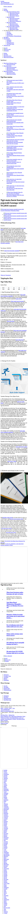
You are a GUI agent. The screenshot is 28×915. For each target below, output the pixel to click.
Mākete (5, 678)
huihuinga (9, 40)
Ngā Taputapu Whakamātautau (14, 36)
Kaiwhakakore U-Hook (10, 719)
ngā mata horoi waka (21, 446)
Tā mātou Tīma (7, 676)
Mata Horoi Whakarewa (15, 21)
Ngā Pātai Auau (10, 44)
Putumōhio (6, 680)
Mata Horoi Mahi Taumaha (13, 26)
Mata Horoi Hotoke (11, 22)
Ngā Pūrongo (7, 38)
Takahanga (6, 695)
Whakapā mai (7, 45)
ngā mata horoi (20, 339)
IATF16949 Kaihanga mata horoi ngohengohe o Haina (14, 149)
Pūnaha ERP (10, 34)
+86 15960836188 (5, 709)
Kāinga (5, 9)
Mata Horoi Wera (14, 23)
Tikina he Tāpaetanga (6, 275)
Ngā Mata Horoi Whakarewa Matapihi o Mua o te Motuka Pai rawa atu (15, 605)
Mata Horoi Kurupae (14, 18)
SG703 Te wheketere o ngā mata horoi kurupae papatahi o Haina (12, 544)
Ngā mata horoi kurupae (17, 301)
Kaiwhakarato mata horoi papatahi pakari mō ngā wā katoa (15, 143)
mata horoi (18, 298)
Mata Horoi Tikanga (14, 15)
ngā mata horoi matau (6, 528)
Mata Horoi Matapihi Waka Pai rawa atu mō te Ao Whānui (15, 195)
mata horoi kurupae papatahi (11, 250)
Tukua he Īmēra (4, 723)
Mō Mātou (6, 37)
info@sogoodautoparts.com (7, 4)
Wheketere (6, 674)
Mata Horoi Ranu (14, 19)
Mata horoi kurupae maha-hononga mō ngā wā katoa (15, 593)
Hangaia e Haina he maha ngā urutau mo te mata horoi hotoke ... (15, 616)
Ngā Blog (9, 41)
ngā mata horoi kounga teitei (16, 519)
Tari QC (8, 32)
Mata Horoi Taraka (14, 29)
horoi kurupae (10, 321)
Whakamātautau (7, 690)
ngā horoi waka (12, 461)
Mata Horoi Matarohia (16, 716)
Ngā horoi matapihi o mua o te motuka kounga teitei (14, 162)
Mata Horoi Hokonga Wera (13, 11)
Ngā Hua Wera (4, 715)
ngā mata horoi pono (11, 532)
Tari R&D (9, 33)
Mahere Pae (11, 715)
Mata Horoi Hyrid (14, 14)
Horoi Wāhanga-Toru (6, 716)
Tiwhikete (6, 677)
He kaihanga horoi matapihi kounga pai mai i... (15, 643)
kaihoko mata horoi (7, 517)
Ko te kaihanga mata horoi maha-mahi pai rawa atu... (15, 625)
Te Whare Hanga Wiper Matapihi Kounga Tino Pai (14, 136)
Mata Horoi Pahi (13, 28)
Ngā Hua (6, 10)
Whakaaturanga (10, 42)
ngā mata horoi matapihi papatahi (13, 431)
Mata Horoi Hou (10, 17)
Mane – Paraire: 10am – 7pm (8, 708)
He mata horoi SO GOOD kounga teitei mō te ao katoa (15, 652)
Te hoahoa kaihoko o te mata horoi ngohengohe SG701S (15, 110)
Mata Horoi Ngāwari (14, 13)
